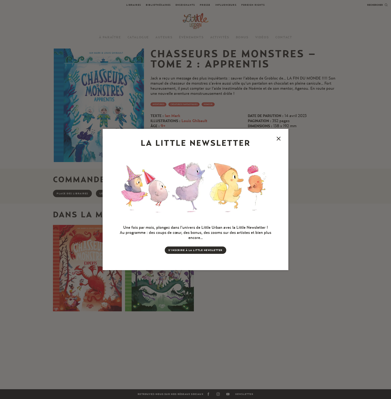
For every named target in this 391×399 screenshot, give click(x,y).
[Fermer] (278, 138)
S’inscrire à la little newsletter (195, 250)
